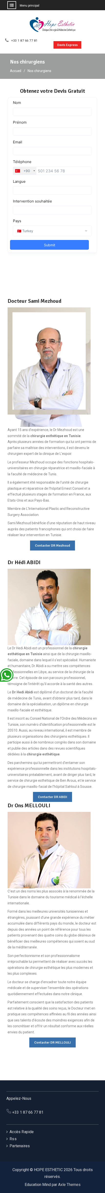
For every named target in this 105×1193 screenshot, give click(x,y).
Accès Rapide (22, 1131)
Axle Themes (69, 1184)
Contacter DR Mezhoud (52, 545)
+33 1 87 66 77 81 (24, 40)
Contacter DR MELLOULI (52, 1042)
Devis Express (67, 45)
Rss (13, 1139)
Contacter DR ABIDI (52, 797)
